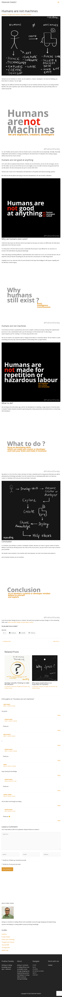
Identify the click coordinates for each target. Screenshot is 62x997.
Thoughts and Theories (13, 14)
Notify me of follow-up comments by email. (14, 860)
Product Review (6, 937)
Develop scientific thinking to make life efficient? (17, 683)
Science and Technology (8, 939)
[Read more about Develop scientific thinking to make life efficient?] (17, 668)
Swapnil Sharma (7, 794)
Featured (4, 14)
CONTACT (35, 975)
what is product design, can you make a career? (21, 622)
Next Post (56, 641)
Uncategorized (6, 947)
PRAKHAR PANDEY (9, 2)
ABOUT (35, 973)
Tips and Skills (5, 945)
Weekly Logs (5, 950)
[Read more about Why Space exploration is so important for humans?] (44, 668)
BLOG (34, 967)
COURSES (35, 969)
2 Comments (8, 686)
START (34, 965)
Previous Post (6, 641)
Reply (58, 715)
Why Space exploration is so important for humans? (42, 683)
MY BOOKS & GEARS (38, 971)
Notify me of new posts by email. (12, 864)
